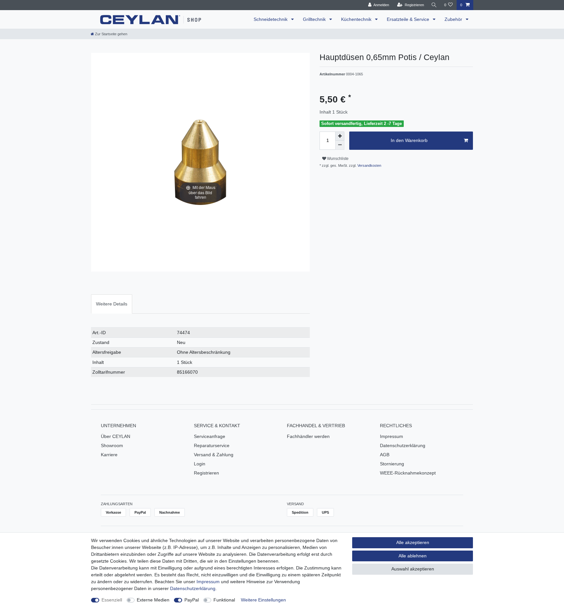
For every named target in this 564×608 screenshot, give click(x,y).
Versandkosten (368, 165)
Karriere (109, 454)
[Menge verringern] (339, 145)
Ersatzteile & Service (409, 19)
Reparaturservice (211, 445)
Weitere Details (111, 303)
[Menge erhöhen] (339, 136)
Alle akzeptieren (412, 542)
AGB (384, 454)
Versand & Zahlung (213, 454)
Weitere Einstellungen (263, 599)
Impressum (391, 436)
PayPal (191, 599)
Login (199, 463)
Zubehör (454, 19)
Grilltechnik (315, 19)
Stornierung (392, 463)
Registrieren (206, 472)
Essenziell (112, 599)
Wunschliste (337, 158)
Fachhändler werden (308, 436)
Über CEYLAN (115, 436)
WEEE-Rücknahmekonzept (408, 472)
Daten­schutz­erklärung (192, 588)
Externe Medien (153, 599)
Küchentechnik (357, 19)
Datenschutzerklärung (402, 445)
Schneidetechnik (271, 19)
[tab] (111, 304)
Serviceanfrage (209, 436)
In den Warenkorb (409, 140)
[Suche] (434, 5)
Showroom (112, 445)
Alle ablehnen (413, 555)
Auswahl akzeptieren (412, 568)
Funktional (224, 599)
